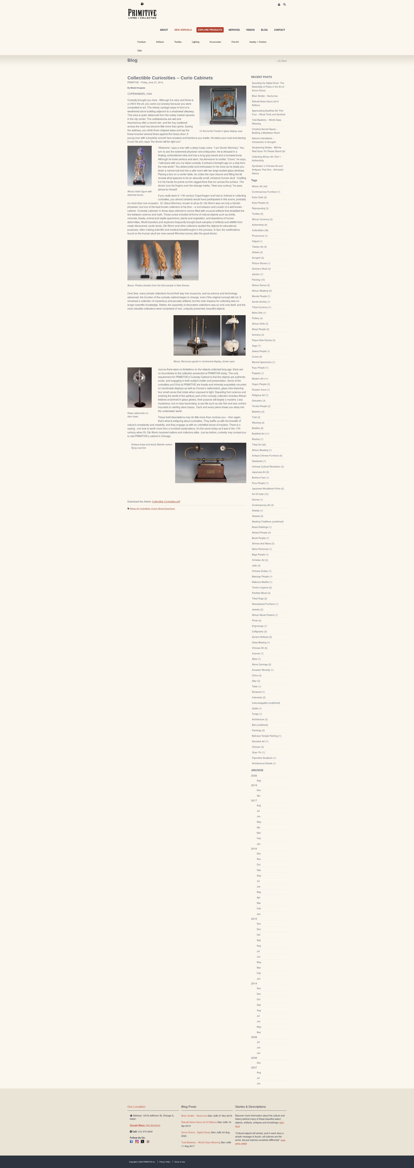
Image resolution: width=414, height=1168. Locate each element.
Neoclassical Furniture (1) (265, 603)
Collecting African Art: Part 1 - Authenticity (267, 158)
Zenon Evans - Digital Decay (195, 1132)
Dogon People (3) (261, 384)
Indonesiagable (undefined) (266, 702)
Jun (259, 816)
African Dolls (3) (260, 323)
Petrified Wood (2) (261, 593)
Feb (259, 838)
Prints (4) (256, 620)
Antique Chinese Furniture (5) (267, 455)
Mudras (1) (257, 439)
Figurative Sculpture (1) (264, 757)
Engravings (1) (259, 625)
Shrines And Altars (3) (263, 543)
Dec (259, 853)
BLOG (264, 29)
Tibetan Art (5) (259, 246)
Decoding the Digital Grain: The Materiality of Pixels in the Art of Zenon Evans (268, 86)
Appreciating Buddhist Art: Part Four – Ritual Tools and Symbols (268, 112)
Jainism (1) (257, 274)
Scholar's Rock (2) (261, 268)
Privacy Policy (164, 1161)
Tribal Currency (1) (261, 307)
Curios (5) (257, 356)
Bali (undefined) (260, 724)
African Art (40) (259, 186)
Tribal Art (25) (259, 444)
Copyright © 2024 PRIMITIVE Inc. (142, 1161)
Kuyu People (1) (260, 367)
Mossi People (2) (260, 329)
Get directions (145, 1125)
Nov (259, 790)
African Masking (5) (262, 290)
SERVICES (234, 29)
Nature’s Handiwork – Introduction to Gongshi (264, 140)
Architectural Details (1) (264, 763)
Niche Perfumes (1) (262, 549)
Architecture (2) (260, 719)
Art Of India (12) (260, 494)
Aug (259, 780)
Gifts (139, 50)
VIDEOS (250, 29)
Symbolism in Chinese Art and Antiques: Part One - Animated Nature (267, 169)
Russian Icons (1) (261, 389)
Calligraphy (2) (259, 631)
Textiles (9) (257, 213)
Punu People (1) (260, 483)
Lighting (195, 42)
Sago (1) (256, 345)
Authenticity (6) (259, 224)
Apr (258, 795)
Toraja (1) (257, 713)
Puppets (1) (258, 373)
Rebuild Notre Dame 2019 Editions (265, 103)
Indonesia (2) (259, 697)
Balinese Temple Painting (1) (266, 735)
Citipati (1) (257, 241)
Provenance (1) (260, 235)
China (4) (256, 675)
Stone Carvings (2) (261, 664)
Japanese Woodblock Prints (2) (268, 488)
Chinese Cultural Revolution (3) (268, 466)
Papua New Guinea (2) (263, 340)
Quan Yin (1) (258, 752)
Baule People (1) (260, 538)
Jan (259, 843)
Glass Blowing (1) (261, 642)
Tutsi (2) (256, 417)
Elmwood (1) (258, 691)
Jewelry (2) (257, 609)
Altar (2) (256, 680)
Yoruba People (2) (261, 406)
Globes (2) (257, 252)
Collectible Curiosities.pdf (166, 501)
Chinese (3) (258, 746)
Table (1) (256, 686)
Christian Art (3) (260, 560)
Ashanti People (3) (261, 532)
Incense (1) (258, 653)
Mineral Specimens (166, 508)
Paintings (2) (258, 730)
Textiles (178, 42)
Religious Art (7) (260, 395)
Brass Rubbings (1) (262, 527)
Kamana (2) (258, 334)
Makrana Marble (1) (262, 582)
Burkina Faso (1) (260, 477)
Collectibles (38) (260, 230)
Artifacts (160, 42)
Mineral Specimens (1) (263, 362)
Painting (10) (258, 279)
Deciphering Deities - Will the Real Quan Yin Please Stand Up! (268, 149)
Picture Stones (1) (261, 263)
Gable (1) (257, 708)
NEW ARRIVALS (183, 29)
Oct (258, 864)
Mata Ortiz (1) (259, 312)
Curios (154, 508)
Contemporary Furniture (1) (266, 191)
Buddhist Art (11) (260, 433)
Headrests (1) (259, 461)
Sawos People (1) (261, 351)
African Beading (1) (262, 450)
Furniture (141, 42)
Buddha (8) (257, 428)
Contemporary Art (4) (263, 505)
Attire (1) (256, 658)
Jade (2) (256, 565)
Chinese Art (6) (259, 647)
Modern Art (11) (260, 378)
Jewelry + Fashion (257, 42)
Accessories (215, 42)
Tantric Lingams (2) (262, 587)
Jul (258, 810)
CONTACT (279, 29)
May (259, 821)
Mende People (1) (261, 296)
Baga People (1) (260, 554)
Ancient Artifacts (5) (262, 636)
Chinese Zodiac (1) (262, 571)
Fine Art (235, 42)
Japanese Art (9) (260, 472)
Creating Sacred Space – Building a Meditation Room (266, 130)
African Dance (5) (261, 285)
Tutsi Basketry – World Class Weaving (266, 121)
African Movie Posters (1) (265, 614)
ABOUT (164, 29)
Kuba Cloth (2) (259, 197)
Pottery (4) (257, 318)
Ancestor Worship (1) (263, 669)
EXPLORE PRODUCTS (210, 29)
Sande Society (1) (261, 301)
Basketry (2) (258, 411)
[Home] (144, 11)
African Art (134, 508)
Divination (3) (259, 400)
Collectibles (145, 508)
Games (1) (257, 499)
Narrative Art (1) (260, 741)
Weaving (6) (258, 422)
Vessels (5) (257, 516)
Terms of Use (179, 1161)
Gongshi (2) (258, 257)
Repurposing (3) (260, 208)
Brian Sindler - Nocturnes (265, 95)
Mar (259, 832)
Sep (259, 870)
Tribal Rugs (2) (259, 598)
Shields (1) (257, 510)
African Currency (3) (262, 219)
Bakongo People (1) (262, 576)
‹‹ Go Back (281, 60)
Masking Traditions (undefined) (268, 521)
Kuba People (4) (260, 202)
